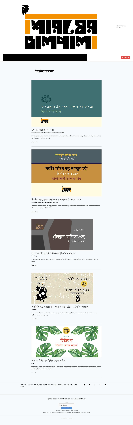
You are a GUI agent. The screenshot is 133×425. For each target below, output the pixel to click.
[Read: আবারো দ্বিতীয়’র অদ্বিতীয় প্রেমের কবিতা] (66, 342)
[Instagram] (95, 384)
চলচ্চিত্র (84, 57)
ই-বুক (67, 57)
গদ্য (24, 57)
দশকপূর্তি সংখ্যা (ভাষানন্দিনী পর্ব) (45, 202)
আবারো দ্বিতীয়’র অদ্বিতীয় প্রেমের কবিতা (48, 360)
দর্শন (72, 57)
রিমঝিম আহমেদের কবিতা (42, 129)
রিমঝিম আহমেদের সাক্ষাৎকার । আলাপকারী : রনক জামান (56, 199)
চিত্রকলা (77, 57)
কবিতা (9, 57)
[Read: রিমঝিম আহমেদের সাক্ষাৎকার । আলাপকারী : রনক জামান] (66, 173)
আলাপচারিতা (18, 57)
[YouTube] (105, 384)
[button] (12, 57)
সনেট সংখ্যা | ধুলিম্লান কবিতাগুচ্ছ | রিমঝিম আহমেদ (53, 253)
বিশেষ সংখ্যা (49, 57)
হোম (5, 57)
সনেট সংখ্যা (34, 256)
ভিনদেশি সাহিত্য (40, 57)
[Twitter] (84, 384)
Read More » (34, 142)
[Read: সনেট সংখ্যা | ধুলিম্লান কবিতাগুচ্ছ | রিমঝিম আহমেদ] (62, 234)
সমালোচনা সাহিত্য (59, 57)
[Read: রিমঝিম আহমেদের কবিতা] (66, 103)
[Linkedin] (89, 384)
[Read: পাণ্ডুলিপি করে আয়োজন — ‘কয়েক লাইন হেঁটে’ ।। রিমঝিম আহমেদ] (62, 288)
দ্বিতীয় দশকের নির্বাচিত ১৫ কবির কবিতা (49, 132)
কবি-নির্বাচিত (34, 132)
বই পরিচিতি (31, 57)
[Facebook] (100, 384)
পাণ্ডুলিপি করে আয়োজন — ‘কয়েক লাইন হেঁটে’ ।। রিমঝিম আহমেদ (60, 306)
